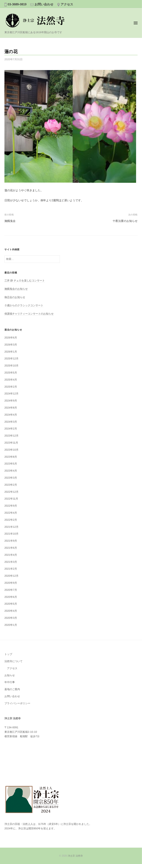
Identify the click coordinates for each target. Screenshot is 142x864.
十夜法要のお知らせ (125, 220)
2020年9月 (10, 582)
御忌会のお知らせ (14, 297)
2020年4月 (10, 610)
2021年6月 (10, 547)
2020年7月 (10, 590)
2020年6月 (10, 597)
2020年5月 (10, 603)
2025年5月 (10, 372)
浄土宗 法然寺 (75, 855)
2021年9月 (10, 540)
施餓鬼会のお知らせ (16, 289)
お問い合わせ (44, 4)
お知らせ (9, 675)
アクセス (67, 4)
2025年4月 (10, 379)
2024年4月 (10, 414)
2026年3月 (10, 344)
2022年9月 (10, 505)
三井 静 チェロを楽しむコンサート (24, 280)
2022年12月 (11, 491)
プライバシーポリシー (17, 703)
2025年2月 (10, 386)
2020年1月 (10, 625)
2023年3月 (10, 477)
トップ (8, 654)
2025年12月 (11, 358)
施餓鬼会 (10, 220)
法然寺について (13, 661)
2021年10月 (11, 533)
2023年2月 (10, 484)
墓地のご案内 (12, 689)
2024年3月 (10, 421)
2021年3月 (10, 562)
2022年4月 (10, 512)
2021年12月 (11, 527)
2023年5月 (10, 463)
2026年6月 (10, 337)
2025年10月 (11, 365)
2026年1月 (10, 351)
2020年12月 (11, 575)
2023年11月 (11, 442)
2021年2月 (10, 568)
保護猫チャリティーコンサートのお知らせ (29, 313)
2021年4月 (10, 555)
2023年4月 (10, 470)
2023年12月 (11, 435)
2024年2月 (10, 428)
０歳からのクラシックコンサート (23, 305)
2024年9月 (10, 400)
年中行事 (9, 682)
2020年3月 (10, 618)
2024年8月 (10, 407)
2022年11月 (11, 498)
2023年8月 (10, 456)
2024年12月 (11, 393)
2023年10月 (11, 449)
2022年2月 (10, 519)
